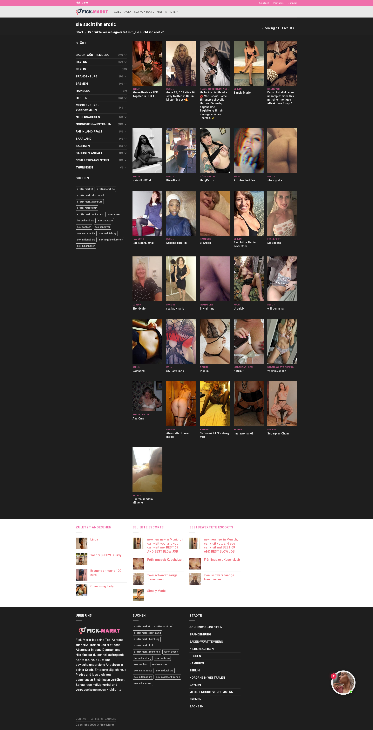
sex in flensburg (86, 239)
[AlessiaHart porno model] (181, 403)
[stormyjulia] (282, 150)
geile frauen (123, 11)
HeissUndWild (141, 180)
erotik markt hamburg (90, 201)
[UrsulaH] (249, 278)
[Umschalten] (125, 55)
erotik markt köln (87, 207)
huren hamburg (85, 220)
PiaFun (204, 371)
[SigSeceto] (282, 213)
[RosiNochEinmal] (147, 213)
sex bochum (84, 226)
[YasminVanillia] (282, 341)
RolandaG (138, 371)
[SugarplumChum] (282, 403)
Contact (264, 2)
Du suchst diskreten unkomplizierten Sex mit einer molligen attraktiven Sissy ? (280, 98)
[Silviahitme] (215, 278)
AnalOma (138, 418)
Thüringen (84, 167)
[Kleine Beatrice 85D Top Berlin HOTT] (147, 63)
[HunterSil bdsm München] (147, 469)
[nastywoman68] (249, 403)
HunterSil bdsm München (142, 501)
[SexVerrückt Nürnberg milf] (215, 403)
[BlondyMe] (147, 278)
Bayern (81, 62)
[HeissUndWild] (147, 150)
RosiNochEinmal (143, 243)
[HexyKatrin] (215, 150)
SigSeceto (274, 243)
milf (160, 11)
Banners (292, 2)
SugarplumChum (278, 433)
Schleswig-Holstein (92, 160)
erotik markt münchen (90, 214)
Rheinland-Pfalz (89, 131)
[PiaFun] (215, 341)
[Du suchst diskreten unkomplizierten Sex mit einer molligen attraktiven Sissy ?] (282, 63)
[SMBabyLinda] (181, 341)
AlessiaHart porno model (178, 435)
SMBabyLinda (175, 371)
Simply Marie (242, 92)
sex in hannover (86, 245)
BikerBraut (173, 180)
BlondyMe (139, 308)
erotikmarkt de (106, 189)
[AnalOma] (147, 396)
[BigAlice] (215, 213)
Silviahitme (207, 308)
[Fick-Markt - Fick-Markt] (92, 12)
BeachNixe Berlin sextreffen (245, 244)
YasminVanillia (276, 371)
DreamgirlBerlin (176, 243)
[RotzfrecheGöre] (249, 150)
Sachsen (83, 146)
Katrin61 (239, 371)
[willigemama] (282, 278)
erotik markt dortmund (90, 195)
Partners (278, 2)
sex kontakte (144, 11)
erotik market (85, 189)
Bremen (82, 83)
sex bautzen (105, 220)
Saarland (83, 138)
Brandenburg (87, 76)
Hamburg (83, 91)
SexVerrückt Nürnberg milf (214, 435)
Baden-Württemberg (92, 55)
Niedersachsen (88, 117)
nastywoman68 (243, 433)
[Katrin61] (249, 341)
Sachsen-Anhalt (89, 153)
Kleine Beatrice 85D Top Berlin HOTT (145, 94)
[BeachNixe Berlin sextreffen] (249, 213)
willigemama (275, 308)
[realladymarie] (181, 278)
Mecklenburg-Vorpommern (87, 108)
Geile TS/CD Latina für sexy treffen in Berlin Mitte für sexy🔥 (181, 96)
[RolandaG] (147, 341)
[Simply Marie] (249, 63)
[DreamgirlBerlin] (181, 213)
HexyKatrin (207, 180)
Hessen (81, 98)
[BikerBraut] (181, 150)
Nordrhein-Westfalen (93, 124)
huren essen (114, 214)
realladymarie (175, 308)
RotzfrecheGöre (244, 180)
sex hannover (102, 226)
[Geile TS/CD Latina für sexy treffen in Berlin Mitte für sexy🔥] (181, 63)
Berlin (81, 69)
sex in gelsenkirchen (111, 239)
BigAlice (205, 243)
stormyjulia (274, 180)
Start (79, 32)
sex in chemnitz (86, 233)
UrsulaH (239, 308)
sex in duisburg (108, 233)
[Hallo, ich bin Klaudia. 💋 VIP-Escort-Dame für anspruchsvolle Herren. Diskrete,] (215, 63)
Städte (170, 11)
